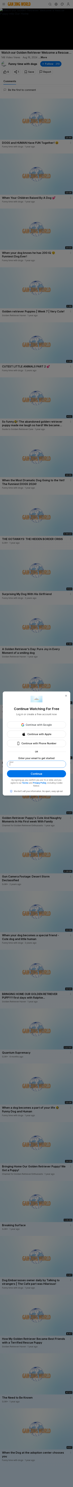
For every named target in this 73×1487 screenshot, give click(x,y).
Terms (25, 783)
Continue (36, 773)
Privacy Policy (39, 783)
